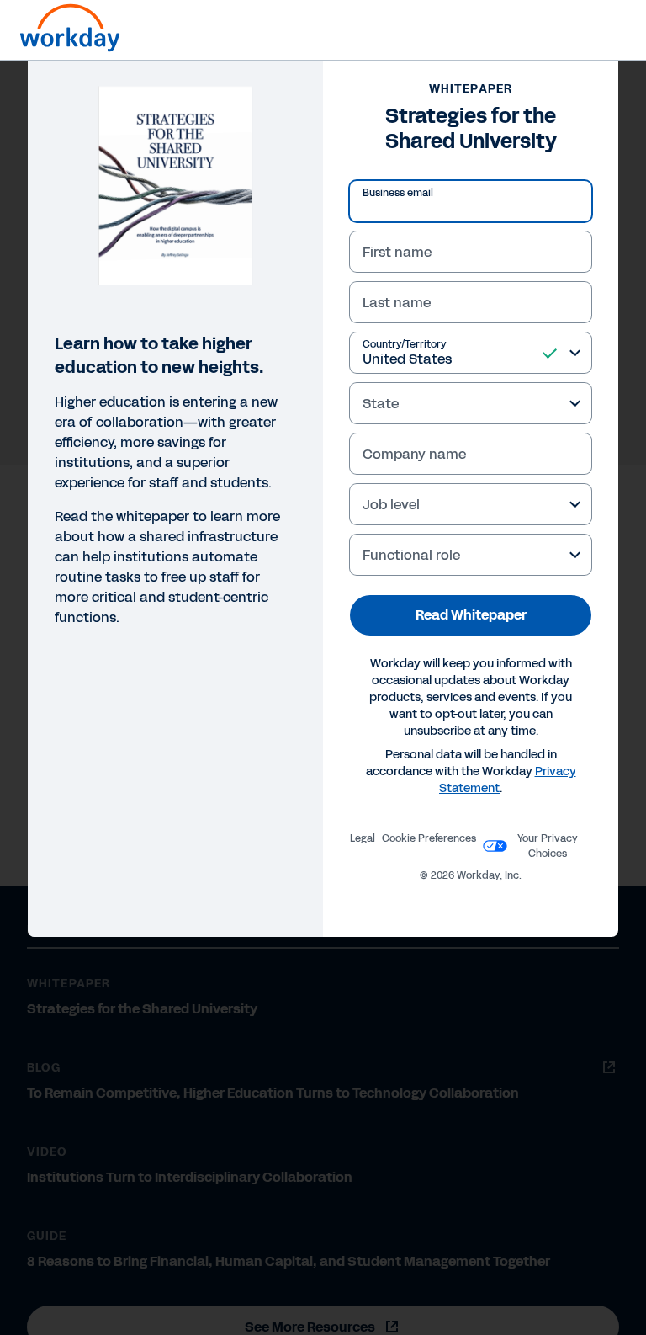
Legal (362, 838)
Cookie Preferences (429, 838)
